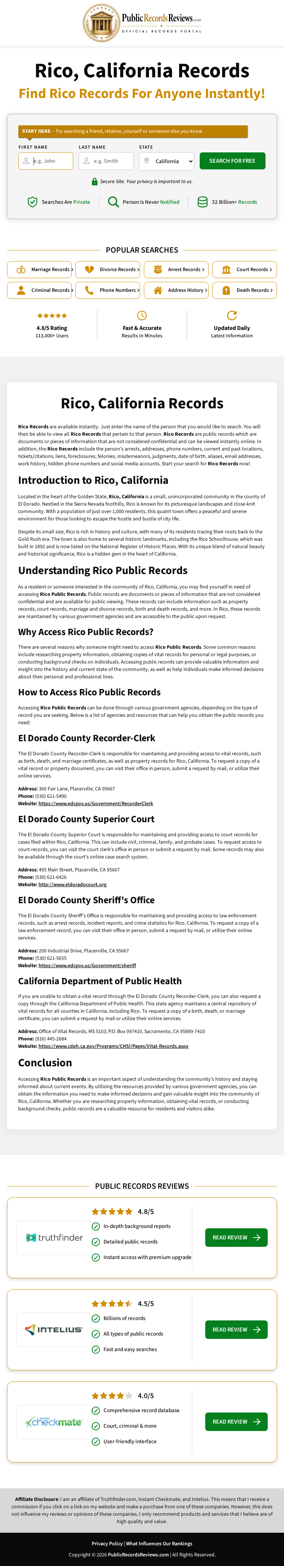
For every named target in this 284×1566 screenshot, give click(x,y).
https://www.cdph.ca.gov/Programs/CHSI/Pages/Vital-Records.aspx (113, 1046)
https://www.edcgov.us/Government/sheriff (87, 965)
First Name (33, 147)
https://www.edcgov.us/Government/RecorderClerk (95, 803)
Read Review (230, 1237)
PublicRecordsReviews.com (138, 1555)
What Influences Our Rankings (159, 1544)
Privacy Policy (107, 1544)
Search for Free (232, 161)
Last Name (92, 147)
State (146, 147)
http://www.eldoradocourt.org (72, 884)
